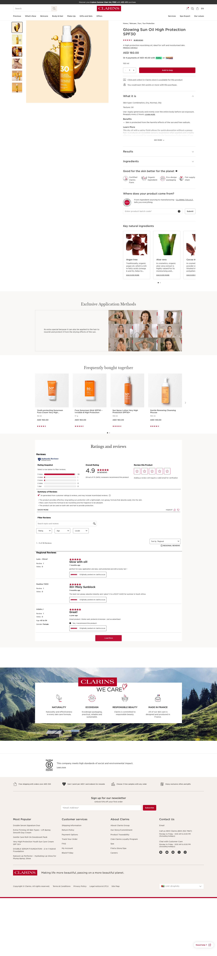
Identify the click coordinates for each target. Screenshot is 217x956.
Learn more (150, 114)
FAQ (64, 844)
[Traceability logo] (127, 203)
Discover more (132, 275)
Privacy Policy (80, 886)
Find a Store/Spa (118, 848)
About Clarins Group (120, 825)
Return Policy (68, 830)
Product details (130, 48)
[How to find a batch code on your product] (179, 211)
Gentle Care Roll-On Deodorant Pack (30, 837)
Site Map (116, 886)
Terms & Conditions (61, 886)
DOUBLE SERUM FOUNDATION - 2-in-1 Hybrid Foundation (34, 850)
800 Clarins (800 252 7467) (179, 831)
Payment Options (70, 835)
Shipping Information (71, 825)
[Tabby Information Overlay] (158, 58)
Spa (112, 844)
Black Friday (67, 853)
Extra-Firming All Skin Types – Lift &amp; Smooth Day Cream (32, 831)
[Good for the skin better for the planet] (176, 171)
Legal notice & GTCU (99, 886)
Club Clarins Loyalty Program (124, 839)
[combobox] (181, 886)
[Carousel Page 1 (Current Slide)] (158, 282)
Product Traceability (120, 835)
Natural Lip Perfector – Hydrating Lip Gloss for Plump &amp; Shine (34, 857)
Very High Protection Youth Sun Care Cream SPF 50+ (33, 843)
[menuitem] (187, 8)
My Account (67, 848)
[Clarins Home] (109, 9)
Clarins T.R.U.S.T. (184, 200)
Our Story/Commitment (121, 830)
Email (161, 825)
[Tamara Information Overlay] (169, 58)
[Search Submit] (54, 8)
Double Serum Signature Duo (26, 825)
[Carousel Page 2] (160, 282)
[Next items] (191, 255)
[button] (17, 27)
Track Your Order (69, 839)
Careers (114, 853)
